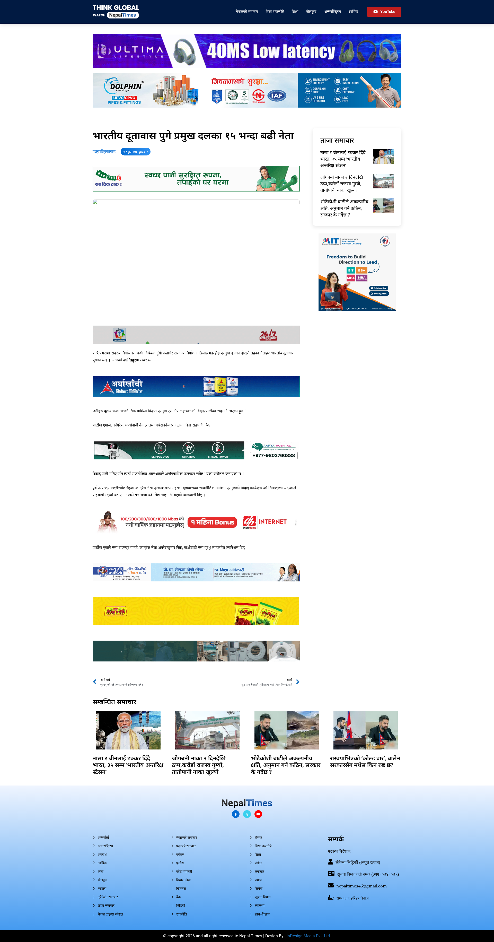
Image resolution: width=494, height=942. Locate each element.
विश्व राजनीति (275, 11)
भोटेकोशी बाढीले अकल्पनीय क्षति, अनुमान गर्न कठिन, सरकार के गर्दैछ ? (344, 207)
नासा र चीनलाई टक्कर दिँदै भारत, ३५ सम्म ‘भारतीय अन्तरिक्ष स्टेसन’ (343, 158)
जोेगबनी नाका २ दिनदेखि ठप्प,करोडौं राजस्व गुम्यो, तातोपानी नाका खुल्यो (341, 183)
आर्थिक (353, 11)
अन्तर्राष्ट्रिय (332, 11)
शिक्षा (295, 11)
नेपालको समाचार (247, 11)
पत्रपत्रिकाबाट (104, 151)
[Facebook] (236, 814)
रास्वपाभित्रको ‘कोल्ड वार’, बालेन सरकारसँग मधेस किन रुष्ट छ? (365, 761)
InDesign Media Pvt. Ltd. (309, 936)
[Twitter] (247, 814)
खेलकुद (311, 11)
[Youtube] (258, 814)
